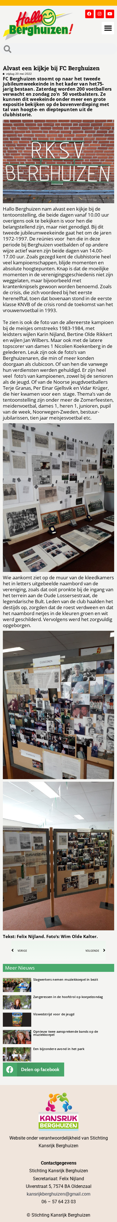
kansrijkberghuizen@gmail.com (58, 1194)
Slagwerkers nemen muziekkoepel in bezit (65, 979)
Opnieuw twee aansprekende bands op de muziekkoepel (65, 1033)
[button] (108, 28)
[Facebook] (89, 14)
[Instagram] (99, 14)
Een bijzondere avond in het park (58, 1049)
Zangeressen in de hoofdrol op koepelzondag (68, 997)
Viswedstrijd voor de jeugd (53, 1014)
